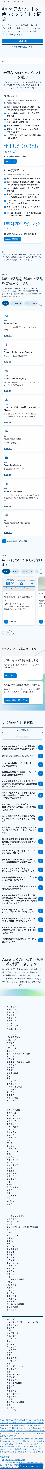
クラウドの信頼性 (36, 1422)
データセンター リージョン (19, 1422)
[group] (19, 601)
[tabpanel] (22, 422)
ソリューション (22, 1430)
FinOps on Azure (36, 1428)
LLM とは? (20, 1452)
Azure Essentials (5, 1425)
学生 (40, 1441)
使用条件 (5, 1467)
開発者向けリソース (30, 1441)
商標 (11, 1467)
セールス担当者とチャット (32, 1466)
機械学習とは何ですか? (23, 1449)
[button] (22, 61)
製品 (25, 1425)
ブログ (20, 1441)
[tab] (5, 303)
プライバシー (9, 1465)
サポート (35, 1433)
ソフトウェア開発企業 (8, 1438)
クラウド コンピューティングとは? (29, 1446)
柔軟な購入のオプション (21, 1428)
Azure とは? (4, 1420)
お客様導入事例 (18, 1425)
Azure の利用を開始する (18, 1420)
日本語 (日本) (5, 1457)
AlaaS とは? (12, 1452)
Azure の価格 (32, 1425)
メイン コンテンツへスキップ (11, 1)
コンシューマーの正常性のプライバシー (15, 1462)
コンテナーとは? (31, 1452)
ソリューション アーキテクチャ (19, 1433)
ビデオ (13, 1446)
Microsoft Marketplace (25, 1438)
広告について (18, 1467)
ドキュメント (12, 1441)
